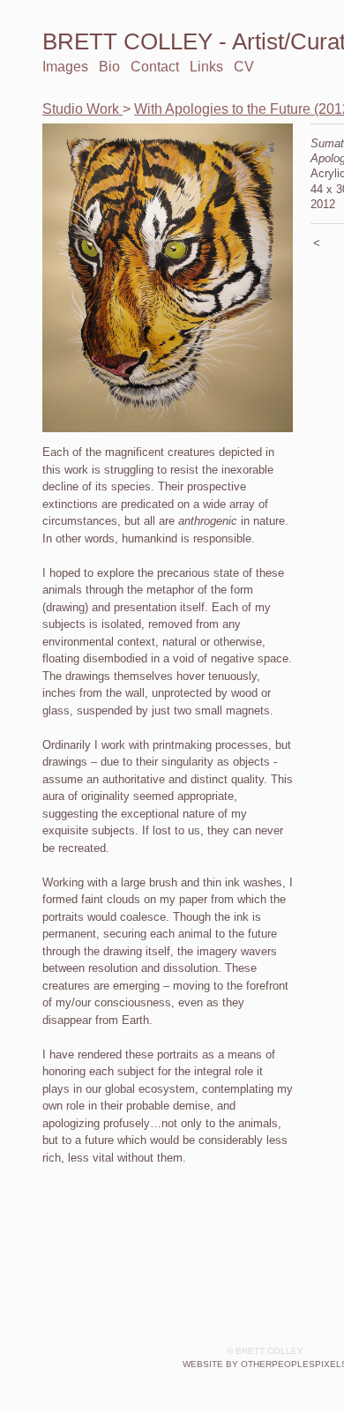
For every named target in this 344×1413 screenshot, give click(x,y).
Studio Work (72, 109)
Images (64, 66)
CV (234, 66)
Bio (106, 66)
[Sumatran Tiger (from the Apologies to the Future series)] (167, 277)
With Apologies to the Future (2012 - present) (210, 109)
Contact (150, 66)
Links (200, 66)
